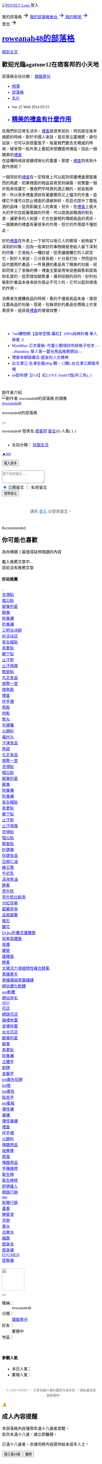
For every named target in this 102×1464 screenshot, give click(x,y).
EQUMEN (10, 1255)
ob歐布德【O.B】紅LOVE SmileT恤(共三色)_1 (52, 375)
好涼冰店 (10, 636)
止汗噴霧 (10, 666)
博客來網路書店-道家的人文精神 (40, 357)
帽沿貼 (8, 601)
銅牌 (6, 1068)
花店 (6, 1008)
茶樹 (6, 1220)
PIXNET (22, 1390)
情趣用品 (10, 1145)
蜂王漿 (8, 867)
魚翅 (6, 749)
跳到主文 (10, 52)
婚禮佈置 (10, 1020)
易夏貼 (8, 648)
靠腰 (6, 945)
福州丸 (8, 737)
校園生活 (41, 445)
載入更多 (10, 463)
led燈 (6, 1085)
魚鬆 (6, 707)
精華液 (8, 1214)
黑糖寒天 (10, 974)
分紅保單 (10, 903)
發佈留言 (10, 493)
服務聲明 (53, 1395)
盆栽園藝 (10, 915)
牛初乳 (8, 873)
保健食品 (10, 856)
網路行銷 (10, 1192)
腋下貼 (8, 654)
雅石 (6, 921)
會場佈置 (10, 1026)
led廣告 (8, 1091)
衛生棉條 (10, 1180)
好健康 (8, 850)
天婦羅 (8, 725)
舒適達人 (10, 1186)
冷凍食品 (10, 743)
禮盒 (46, 131)
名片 (16, 98)
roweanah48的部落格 (38, 38)
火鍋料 (8, 731)
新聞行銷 (10, 1203)
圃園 (6, 1238)
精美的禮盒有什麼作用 (41, 119)
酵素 (6, 885)
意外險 (8, 891)
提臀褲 (8, 1260)
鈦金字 (8, 1097)
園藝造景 (10, 909)
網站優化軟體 (14, 986)
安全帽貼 (10, 642)
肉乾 (6, 713)
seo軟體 (8, 992)
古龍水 (8, 1232)
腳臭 (6, 612)
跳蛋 (6, 1157)
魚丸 (6, 719)
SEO (6, 1003)
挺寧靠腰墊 (12, 939)
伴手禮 (8, 701)
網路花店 (10, 1014)
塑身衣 (8, 1244)
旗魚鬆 (8, 690)
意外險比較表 (14, 897)
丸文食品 (10, 678)
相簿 (16, 86)
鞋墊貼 (8, 672)
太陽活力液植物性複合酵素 (26, 968)
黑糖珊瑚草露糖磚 (18, 980)
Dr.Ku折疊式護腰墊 (19, 933)
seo (4, 1197)
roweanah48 (11, 403)
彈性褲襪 (10, 1121)
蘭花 (6, 927)
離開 (28, 1454)
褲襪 (6, 1115)
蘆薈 (6, 1208)
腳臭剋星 (10, 606)
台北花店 (10, 1032)
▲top (6, 454)
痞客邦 (41, 431)
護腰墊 (8, 956)
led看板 (8, 1103)
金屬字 (8, 1074)
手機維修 (10, 1168)
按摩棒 (8, 1151)
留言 (52, 431)
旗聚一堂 (10, 684)
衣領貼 (8, 595)
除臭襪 (8, 618)
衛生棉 (8, 1174)
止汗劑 (8, 660)
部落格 (18, 92)
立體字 (8, 1062)
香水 (6, 1226)
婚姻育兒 (43, 76)
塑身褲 (8, 1250)
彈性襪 (8, 1109)
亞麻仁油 (10, 862)
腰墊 (6, 950)
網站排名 (10, 998)
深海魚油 (10, 879)
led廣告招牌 (12, 1079)
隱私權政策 (88, 1390)
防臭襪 (8, 624)
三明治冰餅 (12, 630)
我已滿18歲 (12, 1454)
